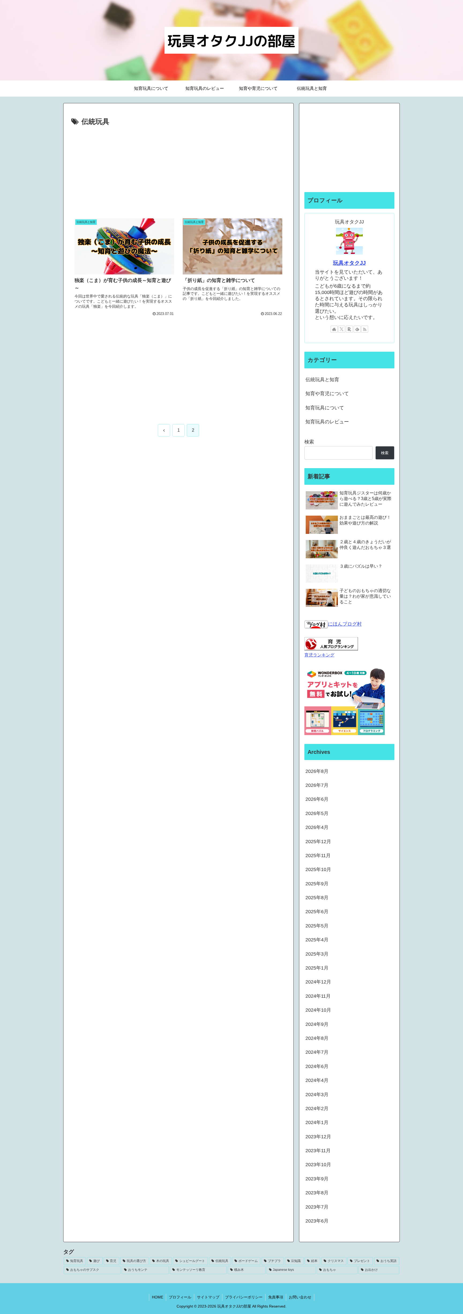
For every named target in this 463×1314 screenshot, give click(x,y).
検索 (309, 442)
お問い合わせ (300, 1297)
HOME (157, 1297)
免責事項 (275, 1297)
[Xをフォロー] (341, 329)
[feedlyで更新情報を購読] (357, 329)
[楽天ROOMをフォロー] (349, 329)
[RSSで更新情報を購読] (364, 329)
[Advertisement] (178, 168)
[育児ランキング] (331, 643)
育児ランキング (319, 654)
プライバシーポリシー (244, 1297)
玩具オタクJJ (349, 263)
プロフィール (180, 1297)
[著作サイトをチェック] (334, 329)
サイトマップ (208, 1297)
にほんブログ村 (345, 624)
